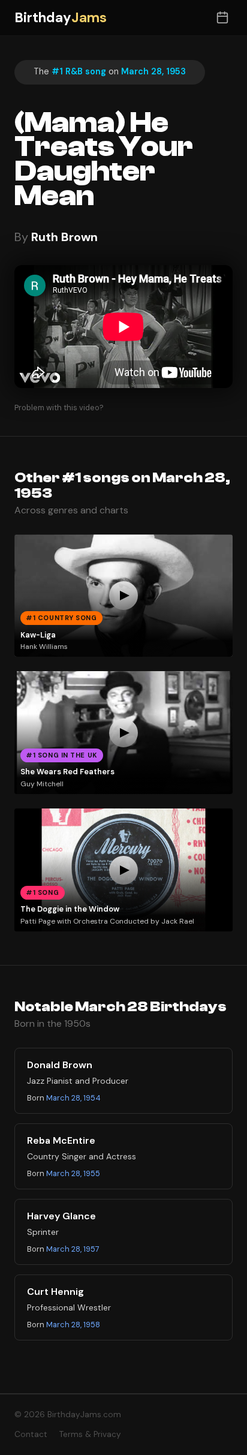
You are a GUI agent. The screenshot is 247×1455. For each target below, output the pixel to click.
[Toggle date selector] (222, 17)
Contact (30, 1434)
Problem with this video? (59, 407)
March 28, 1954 (73, 1098)
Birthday (60, 17)
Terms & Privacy (90, 1434)
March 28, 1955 (73, 1173)
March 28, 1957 (73, 1249)
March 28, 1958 (73, 1324)
